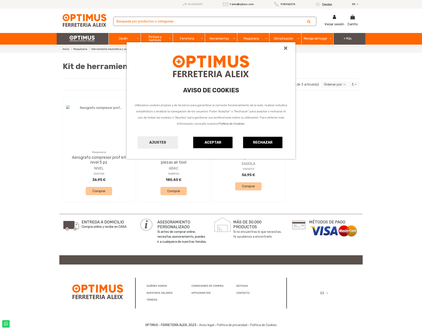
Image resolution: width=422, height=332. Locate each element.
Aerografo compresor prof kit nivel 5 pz (99, 160)
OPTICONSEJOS (201, 292)
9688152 (173, 173)
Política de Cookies (231, 123)
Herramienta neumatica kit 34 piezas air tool (174, 160)
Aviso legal (206, 325)
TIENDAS (152, 299)
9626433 (248, 168)
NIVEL (99, 168)
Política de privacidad (232, 325)
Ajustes (157, 142)
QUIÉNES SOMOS (157, 285)
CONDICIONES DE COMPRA (207, 285)
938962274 (287, 4)
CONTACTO (243, 292)
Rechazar (263, 142)
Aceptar (213, 142)
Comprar (99, 191)
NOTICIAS (242, 285)
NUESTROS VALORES (160, 292)
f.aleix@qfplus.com (242, 4)
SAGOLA (248, 164)
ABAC (173, 168)
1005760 (98, 173)
